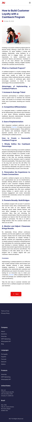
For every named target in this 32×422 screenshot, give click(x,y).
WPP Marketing (5, 339)
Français (3, 359)
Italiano (3, 364)
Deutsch (3, 361)
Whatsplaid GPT (6, 341)
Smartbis (14, 127)
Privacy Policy (5, 313)
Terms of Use (5, 311)
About (3, 331)
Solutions (4, 334)
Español (3, 356)
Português (4, 354)
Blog (2, 344)
